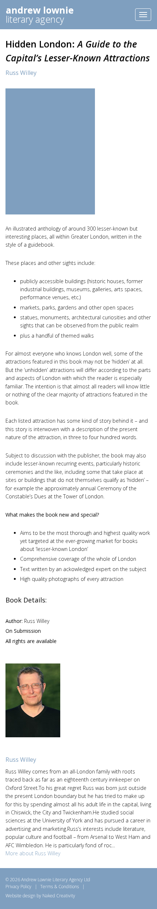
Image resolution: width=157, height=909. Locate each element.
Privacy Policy (18, 886)
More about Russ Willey (32, 853)
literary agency (40, 14)
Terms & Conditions (59, 886)
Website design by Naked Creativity (40, 896)
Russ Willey (21, 73)
